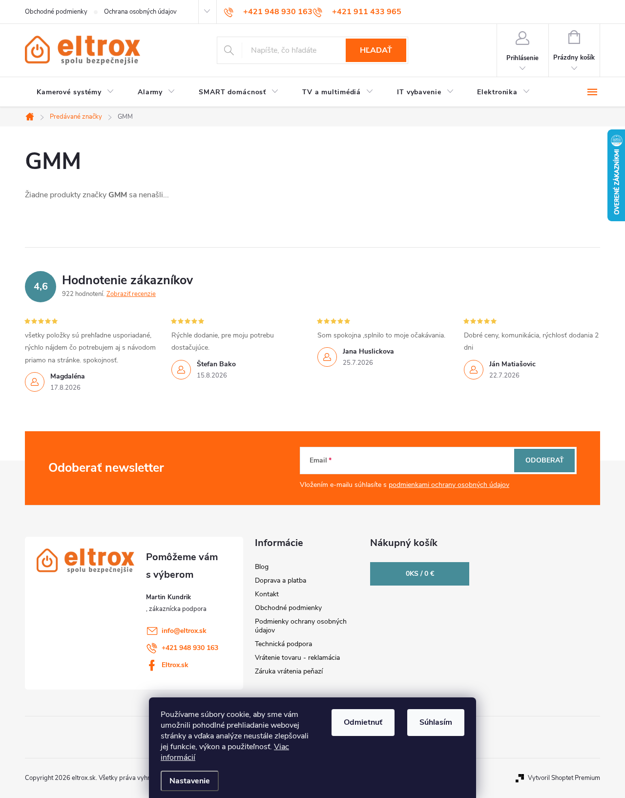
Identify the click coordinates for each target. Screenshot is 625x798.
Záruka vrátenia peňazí (289, 671)
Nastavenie (189, 781)
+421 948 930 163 (190, 647)
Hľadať (376, 50)
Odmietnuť (363, 722)
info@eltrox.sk (184, 630)
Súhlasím (435, 722)
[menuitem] (75, 92)
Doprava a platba (280, 580)
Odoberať (544, 460)
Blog (262, 566)
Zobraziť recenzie (131, 294)
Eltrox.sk (175, 665)
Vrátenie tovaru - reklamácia (297, 657)
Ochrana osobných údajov (140, 11)
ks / (420, 573)
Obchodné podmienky (56, 11)
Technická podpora (283, 644)
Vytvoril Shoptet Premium (564, 778)
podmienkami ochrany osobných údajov (449, 484)
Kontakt (267, 594)
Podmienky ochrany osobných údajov (301, 626)
